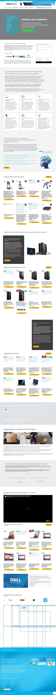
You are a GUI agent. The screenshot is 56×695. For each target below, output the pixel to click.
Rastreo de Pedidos (22, 683)
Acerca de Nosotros (22, 682)
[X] (49, 0)
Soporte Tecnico (22, 685)
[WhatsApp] (50, 0)
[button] (5, 56)
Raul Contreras (40, 481)
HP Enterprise (12, 684)
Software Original (9, 24)
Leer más (9, 199)
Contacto (32, 585)
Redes (8, 31)
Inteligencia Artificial (10, 19)
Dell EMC (11, 683)
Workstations (9, 26)
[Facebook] (47, 0)
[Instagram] (48, 0)
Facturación (21, 684)
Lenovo (11, 685)
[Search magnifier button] (50, 7)
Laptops (8, 22)
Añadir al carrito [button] (34, 196)
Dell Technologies (12, 682)
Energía (8, 29)
